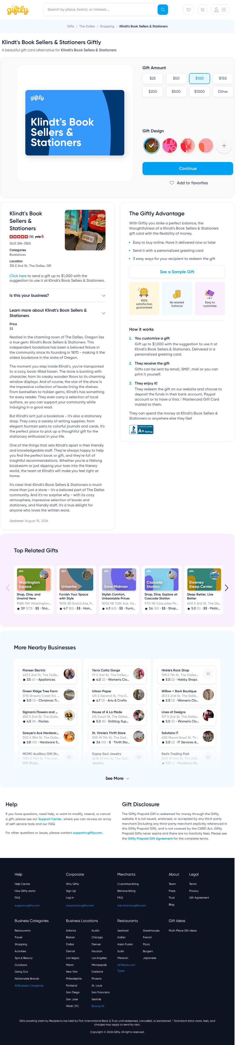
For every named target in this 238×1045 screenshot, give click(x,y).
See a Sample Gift (177, 271)
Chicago (97, 936)
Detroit (70, 950)
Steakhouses (151, 930)
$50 (176, 79)
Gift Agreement (199, 897)
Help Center (22, 883)
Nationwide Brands (27, 978)
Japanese (149, 957)
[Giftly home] (17, 10)
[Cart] (202, 10)
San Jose (72, 998)
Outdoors (21, 964)
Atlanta (71, 930)
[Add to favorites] (187, 183)
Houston (97, 950)
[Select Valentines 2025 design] (169, 145)
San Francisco (101, 991)
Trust (172, 897)
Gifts (70, 26)
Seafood (123, 930)
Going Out (21, 971)
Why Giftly (72, 883)
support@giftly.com (88, 832)
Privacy (193, 890)
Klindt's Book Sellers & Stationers (143, 26)
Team (172, 883)
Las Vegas (72, 957)
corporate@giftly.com (80, 905)
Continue (188, 168)
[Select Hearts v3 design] (206, 145)
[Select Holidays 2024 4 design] (151, 145)
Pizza (146, 943)
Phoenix (97, 978)
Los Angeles (99, 957)
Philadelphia (74, 978)
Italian (121, 936)
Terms (192, 883)
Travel (18, 936)
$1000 (199, 92)
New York (72, 971)
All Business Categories (29, 985)
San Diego (72, 991)
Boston (70, 936)
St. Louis (97, 985)
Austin (95, 930)
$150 (223, 79)
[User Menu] (220, 10)
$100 (199, 79)
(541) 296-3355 (20, 243)
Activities (20, 950)
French (147, 936)
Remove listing (126, 890)
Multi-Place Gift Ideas (183, 930)
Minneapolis (99, 964)
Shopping (21, 943)
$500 (176, 92)
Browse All (98, 1005)
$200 (153, 92)
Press (172, 890)
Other (223, 92)
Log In (70, 897)
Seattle (96, 998)
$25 (153, 79)
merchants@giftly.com (131, 905)
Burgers (148, 950)
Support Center (50, 819)
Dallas (70, 943)
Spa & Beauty (24, 957)
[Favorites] (188, 10)
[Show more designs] (224, 145)
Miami (69, 964)
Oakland (97, 971)
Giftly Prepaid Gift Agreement (150, 838)
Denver (96, 943)
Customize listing (128, 883)
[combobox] (106, 9)
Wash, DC (72, 1005)
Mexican (122, 957)
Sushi (120, 950)
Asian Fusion (125, 943)
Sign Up (71, 890)
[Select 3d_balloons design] (187, 145)
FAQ (17, 897)
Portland (71, 985)
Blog (171, 904)
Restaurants (22, 930)
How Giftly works (25, 890)
